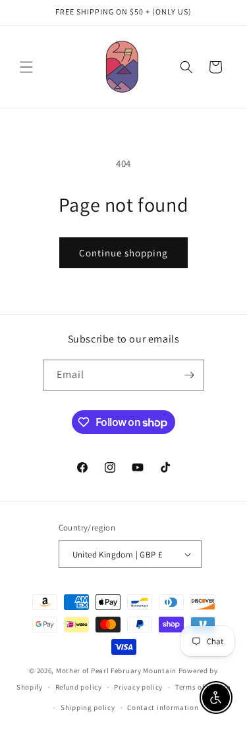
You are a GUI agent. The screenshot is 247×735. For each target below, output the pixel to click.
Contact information (162, 707)
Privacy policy (138, 687)
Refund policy (78, 687)
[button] (26, 67)
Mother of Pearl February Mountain (116, 670)
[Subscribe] (189, 375)
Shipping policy (88, 707)
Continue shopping (123, 253)
